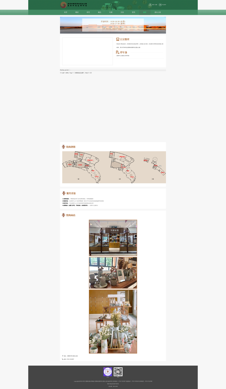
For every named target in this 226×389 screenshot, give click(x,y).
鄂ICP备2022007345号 (113, 383)
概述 (77, 12)
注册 (156, 4)
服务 (144, 12)
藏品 (99, 12)
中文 (163, 4)
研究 (88, 12)
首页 (65, 12)
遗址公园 (157, 12)
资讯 (133, 12)
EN (165, 4)
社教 (110, 12)
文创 (122, 12)
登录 (153, 4)
